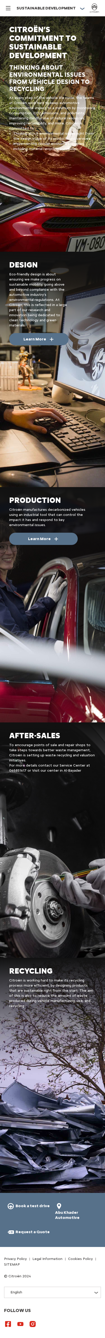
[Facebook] (8, 1324)
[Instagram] (33, 1324)
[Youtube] (20, 1324)
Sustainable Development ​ (46, 8)
